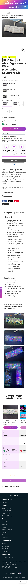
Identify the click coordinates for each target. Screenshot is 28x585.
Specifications (19, 213)
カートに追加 (14, 129)
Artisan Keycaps (7, 530)
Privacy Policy (6, 513)
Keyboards (5, 524)
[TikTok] (13, 567)
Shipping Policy (7, 508)
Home (3, 13)
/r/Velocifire (5, 551)
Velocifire (10, 577)
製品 (8, 13)
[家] (14, 7)
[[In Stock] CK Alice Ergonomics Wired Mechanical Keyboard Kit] (10, 417)
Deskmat (5, 537)
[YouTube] (16, 567)
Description (8, 213)
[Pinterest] (6, 567)
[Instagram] (9, 567)
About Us (5, 549)
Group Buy (5, 522)
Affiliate (4, 502)
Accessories (5, 535)
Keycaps (4, 527)
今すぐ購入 (14, 160)
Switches (5, 532)
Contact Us (5, 546)
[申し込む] (24, 557)
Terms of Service (7, 516)
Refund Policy (6, 511)
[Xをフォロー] (3, 567)
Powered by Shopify (19, 577)
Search (4, 543)
